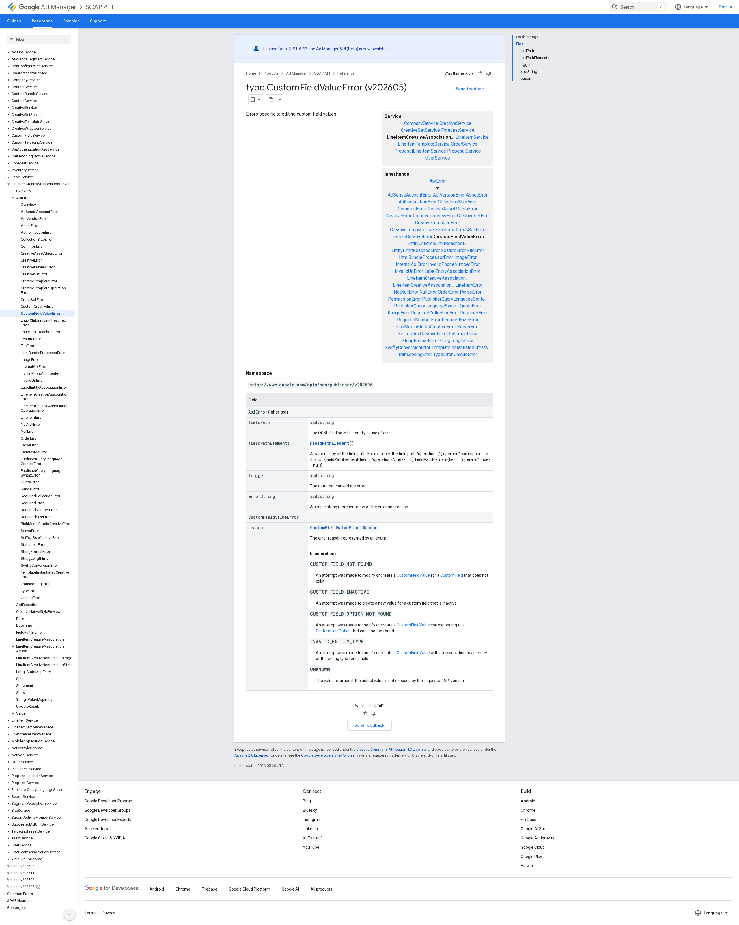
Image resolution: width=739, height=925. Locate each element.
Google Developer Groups (107, 810)
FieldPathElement (329, 443)
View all (528, 865)
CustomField (451, 575)
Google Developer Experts (108, 819)
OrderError (448, 292)
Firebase (528, 819)
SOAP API (99, 7)
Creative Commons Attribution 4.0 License (391, 749)
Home (251, 73)
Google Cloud (533, 847)
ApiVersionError (449, 195)
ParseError (471, 292)
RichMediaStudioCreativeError (425, 326)
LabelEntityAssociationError (452, 271)
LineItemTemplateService (424, 144)
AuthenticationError (418, 202)
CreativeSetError (473, 215)
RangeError (399, 313)
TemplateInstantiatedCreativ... (461, 347)
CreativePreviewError (434, 215)
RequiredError (474, 313)
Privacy (108, 913)
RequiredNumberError (419, 319)
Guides (14, 20)
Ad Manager (58, 7)
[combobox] (638, 7)
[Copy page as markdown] (271, 100)
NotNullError (406, 292)
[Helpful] (480, 73)
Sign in (725, 7)
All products (321, 889)
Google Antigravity (537, 838)
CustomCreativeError (411, 236)
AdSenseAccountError (410, 195)
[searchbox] (39, 39)
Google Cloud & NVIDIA (105, 838)
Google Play (531, 856)
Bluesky (310, 810)
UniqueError (465, 354)
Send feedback (471, 88)
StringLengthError (456, 340)
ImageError (465, 257)
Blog (307, 801)
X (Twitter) (312, 838)
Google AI (290, 889)
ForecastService (457, 130)
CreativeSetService (420, 130)
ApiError (438, 181)
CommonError (411, 209)
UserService (437, 158)
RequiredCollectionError (435, 313)
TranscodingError (415, 354)
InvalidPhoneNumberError (454, 264)
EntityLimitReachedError (415, 250)
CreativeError (398, 215)
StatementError (462, 333)
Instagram (312, 819)
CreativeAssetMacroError (451, 209)
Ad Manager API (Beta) (337, 49)
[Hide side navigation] (69, 914)
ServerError (468, 326)
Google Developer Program (109, 801)
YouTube (311, 847)
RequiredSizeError (460, 319)
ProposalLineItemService (420, 151)
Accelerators (96, 828)
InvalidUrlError (409, 271)
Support (98, 20)
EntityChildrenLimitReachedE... (437, 243)
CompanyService (421, 123)
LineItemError (469, 285)
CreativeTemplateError (437, 222)
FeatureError (453, 250)
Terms (90, 913)
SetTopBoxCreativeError (422, 333)
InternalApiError (411, 264)
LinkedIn (310, 828)
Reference (42, 20)
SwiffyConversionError (407, 347)
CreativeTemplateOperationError (422, 229)
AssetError (477, 195)
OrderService (464, 144)
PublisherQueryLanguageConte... (454, 299)
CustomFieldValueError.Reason (344, 527)
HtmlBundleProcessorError (426, 257)
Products (271, 73)
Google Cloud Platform (249, 889)
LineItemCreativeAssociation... (437, 278)
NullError (428, 292)
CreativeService (455, 123)
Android (528, 801)
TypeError (443, 354)
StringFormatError (419, 340)
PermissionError (404, 299)
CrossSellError (470, 229)
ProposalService (464, 151)
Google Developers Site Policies (327, 755)
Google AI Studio (536, 828)
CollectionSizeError (457, 202)
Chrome (528, 810)
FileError (475, 250)
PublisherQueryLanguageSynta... (426, 306)
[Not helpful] (488, 73)
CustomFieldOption (333, 631)
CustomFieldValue (413, 575)
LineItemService (472, 137)
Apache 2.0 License (250, 755)
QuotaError (470, 306)
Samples (71, 20)
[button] (37, 52)
